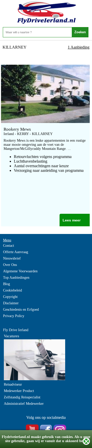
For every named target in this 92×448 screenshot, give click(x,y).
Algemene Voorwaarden (20, 271)
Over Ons (10, 265)
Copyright (10, 297)
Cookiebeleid (12, 290)
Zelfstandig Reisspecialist (22, 397)
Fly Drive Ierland (15, 330)
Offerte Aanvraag (15, 252)
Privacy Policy (13, 316)
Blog (6, 284)
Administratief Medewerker (24, 404)
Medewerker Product (19, 391)
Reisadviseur (13, 384)
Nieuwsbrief (12, 258)
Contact (8, 246)
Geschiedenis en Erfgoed (21, 309)
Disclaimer (11, 303)
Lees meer (71, 220)
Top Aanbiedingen (16, 277)
